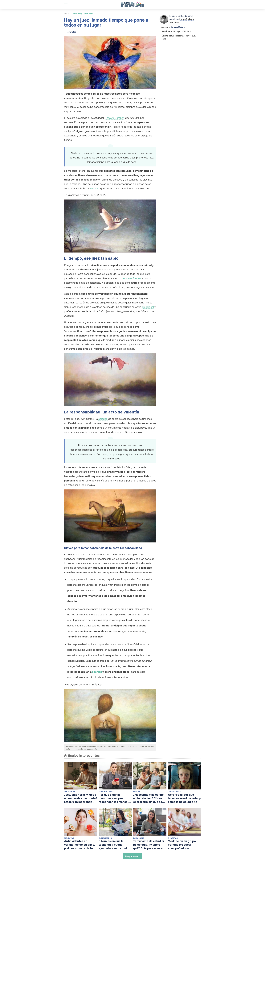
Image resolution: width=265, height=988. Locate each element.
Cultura (67, 13)
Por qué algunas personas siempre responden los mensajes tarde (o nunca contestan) (115, 798)
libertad (97, 671)
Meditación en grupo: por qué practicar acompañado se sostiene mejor (182, 844)
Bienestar (69, 838)
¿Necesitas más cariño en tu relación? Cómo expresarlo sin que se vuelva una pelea (148, 798)
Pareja (136, 792)
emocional (148, 307)
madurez (95, 188)
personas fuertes (131, 278)
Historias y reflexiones (83, 13)
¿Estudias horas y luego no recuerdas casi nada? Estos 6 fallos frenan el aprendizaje (80, 798)
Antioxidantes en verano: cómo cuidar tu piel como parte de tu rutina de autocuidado (80, 844)
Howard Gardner (114, 117)
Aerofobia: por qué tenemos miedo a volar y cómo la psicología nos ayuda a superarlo (184, 798)
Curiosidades (174, 792)
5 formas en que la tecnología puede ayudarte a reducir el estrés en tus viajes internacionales (113, 844)
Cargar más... (132, 856)
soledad (103, 418)
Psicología (69, 792)
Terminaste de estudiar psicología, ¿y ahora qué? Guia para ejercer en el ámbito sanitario (148, 844)
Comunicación (106, 792)
